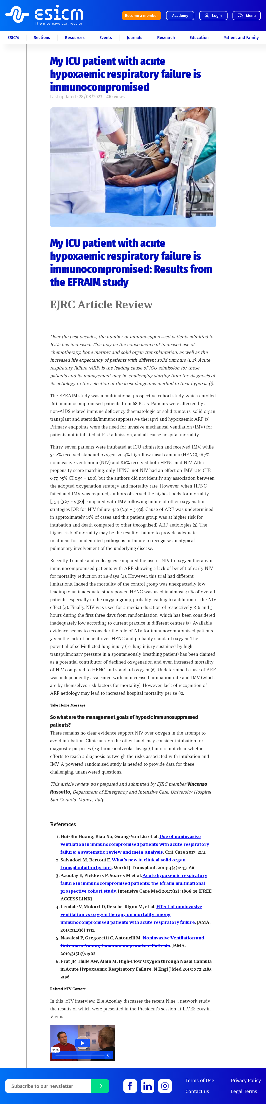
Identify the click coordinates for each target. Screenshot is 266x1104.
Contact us (197, 1091)
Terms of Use (199, 1080)
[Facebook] (130, 1086)
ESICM (13, 37)
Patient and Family (241, 37)
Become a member (141, 15)
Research (166, 37)
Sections (42, 37)
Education (199, 37)
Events (105, 37)
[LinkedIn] (147, 1086)
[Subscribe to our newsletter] (100, 1086)
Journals (134, 37)
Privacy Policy (246, 1080)
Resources (75, 37)
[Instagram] (165, 1086)
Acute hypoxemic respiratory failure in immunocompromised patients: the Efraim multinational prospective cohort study (134, 883)
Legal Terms (244, 1091)
